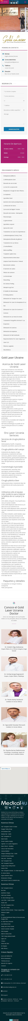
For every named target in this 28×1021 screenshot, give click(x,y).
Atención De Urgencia (6, 963)
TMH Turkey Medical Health (8, 936)
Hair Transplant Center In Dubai (9, 826)
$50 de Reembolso (6, 958)
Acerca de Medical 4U (6, 956)
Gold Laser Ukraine (6, 895)
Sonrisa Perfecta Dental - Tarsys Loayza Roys (12, 910)
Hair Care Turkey (5, 907)
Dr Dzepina (4, 946)
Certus (2, 915)
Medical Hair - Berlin (6, 834)
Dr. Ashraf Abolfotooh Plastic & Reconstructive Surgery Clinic (13, 918)
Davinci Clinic (4, 868)
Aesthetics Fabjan (5, 893)
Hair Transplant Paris (6, 861)
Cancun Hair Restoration (7, 848)
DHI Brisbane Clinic (6, 831)
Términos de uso (5, 961)
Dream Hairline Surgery (7, 841)
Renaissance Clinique (6, 878)
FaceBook (4, 991)
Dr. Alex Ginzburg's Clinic (7, 898)
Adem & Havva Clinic (6, 933)
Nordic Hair (4, 902)
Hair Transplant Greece (7, 888)
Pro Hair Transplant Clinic (7, 905)
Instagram (5, 995)
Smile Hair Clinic (5, 943)
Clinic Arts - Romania (6, 858)
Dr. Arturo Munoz (5, 873)
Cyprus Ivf (3, 938)
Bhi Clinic (3, 890)
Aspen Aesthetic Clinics (7, 875)
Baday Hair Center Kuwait (7, 926)
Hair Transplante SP (6, 836)
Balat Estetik (4, 839)
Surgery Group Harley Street (8, 865)
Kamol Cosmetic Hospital (7, 929)
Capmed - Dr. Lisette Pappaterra (9, 843)
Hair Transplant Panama (7, 863)
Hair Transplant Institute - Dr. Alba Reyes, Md (12, 870)
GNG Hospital (4, 931)
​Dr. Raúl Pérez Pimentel (7, 921)
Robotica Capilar (5, 912)
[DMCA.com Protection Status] (14, 1020)
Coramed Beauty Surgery (7, 856)
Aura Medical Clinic (6, 924)
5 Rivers (3, 941)
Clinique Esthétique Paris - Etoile (9, 853)
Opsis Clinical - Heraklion (7, 846)
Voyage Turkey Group (6, 829)
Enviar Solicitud (14, 129)
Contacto (3, 966)
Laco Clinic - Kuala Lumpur (8, 900)
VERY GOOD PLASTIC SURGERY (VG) (10, 880)
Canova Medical (5, 851)
